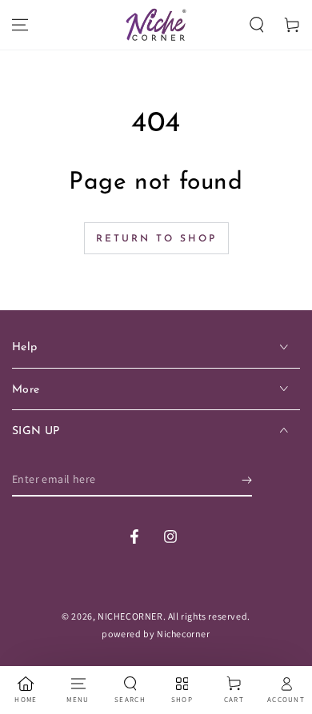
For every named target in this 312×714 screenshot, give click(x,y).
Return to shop (156, 239)
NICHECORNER (130, 616)
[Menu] (20, 24)
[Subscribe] (247, 480)
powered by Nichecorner (156, 634)
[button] (256, 24)
